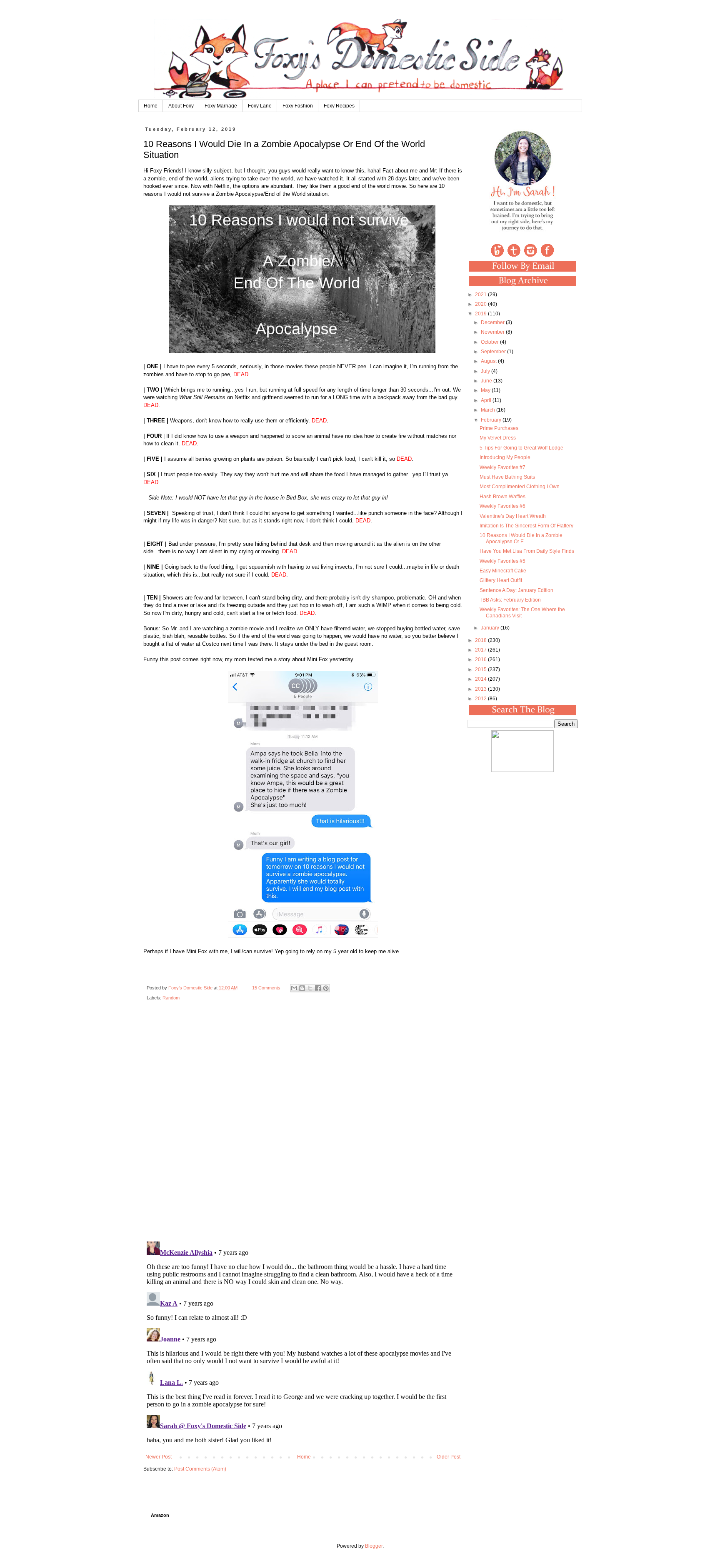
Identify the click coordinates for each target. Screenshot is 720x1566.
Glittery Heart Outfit (501, 580)
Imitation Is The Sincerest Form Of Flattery (526, 526)
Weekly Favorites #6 (502, 506)
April (486, 400)
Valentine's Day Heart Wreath (513, 516)
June (487, 381)
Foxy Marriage (221, 106)
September (494, 352)
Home (151, 106)
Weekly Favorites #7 (502, 467)
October (490, 342)
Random (171, 997)
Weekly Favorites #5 (502, 561)
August (489, 361)
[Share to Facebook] (318, 988)
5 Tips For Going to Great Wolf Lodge (521, 448)
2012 (481, 699)
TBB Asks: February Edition (510, 600)
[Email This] (294, 988)
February (491, 420)
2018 (481, 640)
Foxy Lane (260, 106)
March (488, 410)
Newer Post (158, 1457)
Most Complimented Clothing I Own (520, 487)
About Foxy (181, 106)
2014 (481, 679)
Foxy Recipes (339, 106)
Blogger (373, 1546)
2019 (481, 314)
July (486, 371)
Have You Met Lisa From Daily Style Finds (527, 551)
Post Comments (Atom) (200, 1469)
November (493, 332)
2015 (481, 669)
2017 (481, 650)
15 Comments (266, 987)
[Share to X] (310, 988)
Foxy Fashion (297, 106)
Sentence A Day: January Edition (516, 590)
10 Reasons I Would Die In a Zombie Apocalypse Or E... (521, 538)
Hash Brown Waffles (502, 497)
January (490, 628)
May (486, 390)
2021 (481, 294)
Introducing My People (505, 457)
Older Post (448, 1457)
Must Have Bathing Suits (507, 477)
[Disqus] (302, 1127)
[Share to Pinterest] (326, 988)
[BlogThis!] (302, 988)
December (493, 322)
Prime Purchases (499, 428)
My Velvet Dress (498, 438)
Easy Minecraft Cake (503, 571)
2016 (481, 659)
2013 (481, 689)
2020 (481, 304)
